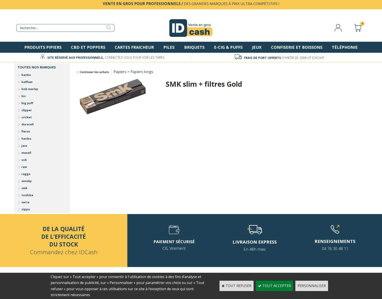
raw (24, 167)
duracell (27, 124)
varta (25, 202)
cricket (26, 117)
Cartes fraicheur (134, 47)
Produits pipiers (42, 47)
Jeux (257, 47)
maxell (26, 153)
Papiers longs (141, 71)
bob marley (29, 89)
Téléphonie (345, 47)
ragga (25, 174)
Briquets (194, 47)
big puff (27, 103)
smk (24, 188)
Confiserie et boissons (296, 47)
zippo (25, 209)
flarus (25, 131)
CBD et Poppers (88, 47)
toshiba (27, 195)
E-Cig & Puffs (228, 47)
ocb (24, 160)
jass (24, 146)
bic (23, 96)
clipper (26, 110)
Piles (168, 47)
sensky (26, 181)
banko (26, 75)
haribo (26, 139)
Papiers (120, 71)
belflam (26, 82)
